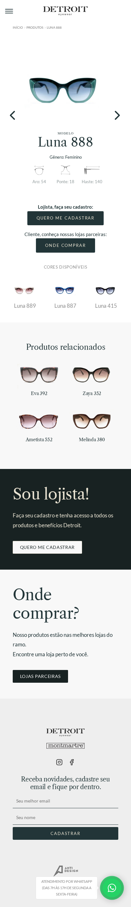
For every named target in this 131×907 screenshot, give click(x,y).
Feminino (73, 157)
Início (18, 27)
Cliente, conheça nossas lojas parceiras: (65, 234)
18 (71, 181)
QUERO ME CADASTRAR (66, 217)
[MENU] (9, 11)
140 (98, 181)
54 (43, 181)
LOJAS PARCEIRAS (40, 676)
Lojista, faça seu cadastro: (65, 207)
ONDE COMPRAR (65, 245)
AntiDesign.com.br (65, 871)
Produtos (34, 27)
